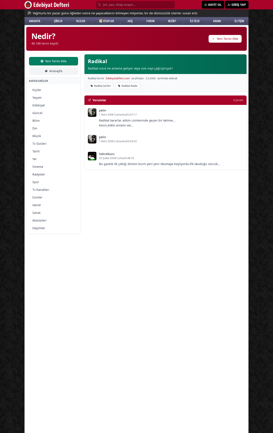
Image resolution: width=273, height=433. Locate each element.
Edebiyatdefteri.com (118, 78)
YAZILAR (80, 21)
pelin (102, 110)
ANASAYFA (34, 21)
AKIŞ (130, 21)
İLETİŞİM (239, 21)
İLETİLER (194, 21)
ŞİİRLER (58, 21)
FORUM (150, 21)
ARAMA (217, 21)
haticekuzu (107, 154)
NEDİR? (172, 21)
